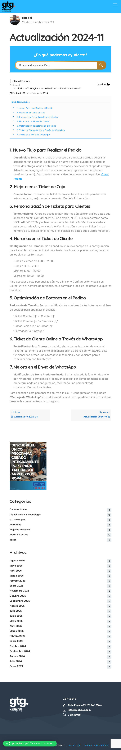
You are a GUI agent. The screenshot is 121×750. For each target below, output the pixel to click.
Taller (13, 539)
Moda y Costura (19, 534)
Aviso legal (75, 745)
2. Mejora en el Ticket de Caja (31, 112)
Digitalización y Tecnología (25, 514)
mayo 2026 (16, 565)
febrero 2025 (17, 635)
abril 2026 (16, 570)
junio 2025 (16, 615)
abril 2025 (16, 625)
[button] (104, 84)
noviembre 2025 (19, 590)
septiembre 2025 (20, 600)
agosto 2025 (17, 605)
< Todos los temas (21, 81)
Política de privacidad (96, 745)
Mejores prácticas (20, 529)
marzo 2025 (17, 630)
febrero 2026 (18, 580)
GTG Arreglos (17, 519)
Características (18, 509)
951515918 (74, 714)
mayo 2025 (16, 620)
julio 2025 (16, 610)
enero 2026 (16, 585)
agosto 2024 (17, 656)
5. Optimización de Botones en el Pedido (36, 126)
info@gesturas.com (79, 709)
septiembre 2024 (20, 651)
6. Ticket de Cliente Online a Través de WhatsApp (41, 130)
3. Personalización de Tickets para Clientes (37, 117)
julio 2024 (16, 661)
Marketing (15, 524)
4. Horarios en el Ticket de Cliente (33, 121)
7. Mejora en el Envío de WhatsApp (33, 134)
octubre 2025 (18, 595)
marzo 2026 (17, 575)
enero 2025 (16, 640)
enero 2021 (16, 666)
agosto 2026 (17, 560)
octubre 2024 (18, 646)
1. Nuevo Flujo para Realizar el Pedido (35, 108)
